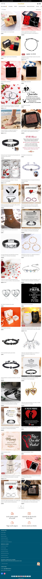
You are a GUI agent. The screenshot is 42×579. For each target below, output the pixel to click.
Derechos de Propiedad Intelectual (6, 541)
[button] (2, 4)
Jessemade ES (22, 578)
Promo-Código (3, 532)
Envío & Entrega (3, 547)
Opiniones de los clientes (5, 557)
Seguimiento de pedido (4, 551)
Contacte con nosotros (4, 546)
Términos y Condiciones (4, 539)
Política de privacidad (4, 538)
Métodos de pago (3, 536)
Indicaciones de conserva (5, 553)
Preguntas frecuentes (4, 555)
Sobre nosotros (3, 534)
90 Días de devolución (4, 549)
